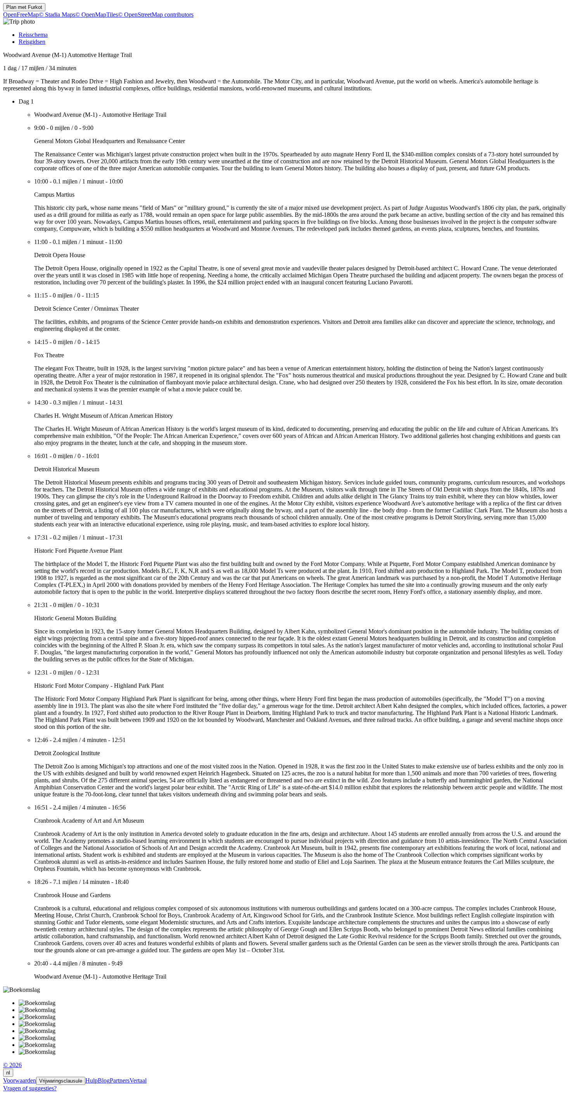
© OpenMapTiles (96, 14)
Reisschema (33, 34)
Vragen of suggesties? (30, 1088)
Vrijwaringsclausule (60, 1081)
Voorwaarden (19, 1080)
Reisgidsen (32, 41)
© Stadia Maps (57, 14)
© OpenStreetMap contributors (155, 14)
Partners (120, 1080)
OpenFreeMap (21, 14)
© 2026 (12, 1065)
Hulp (91, 1080)
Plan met (24, 7)
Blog (104, 1080)
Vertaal (138, 1080)
